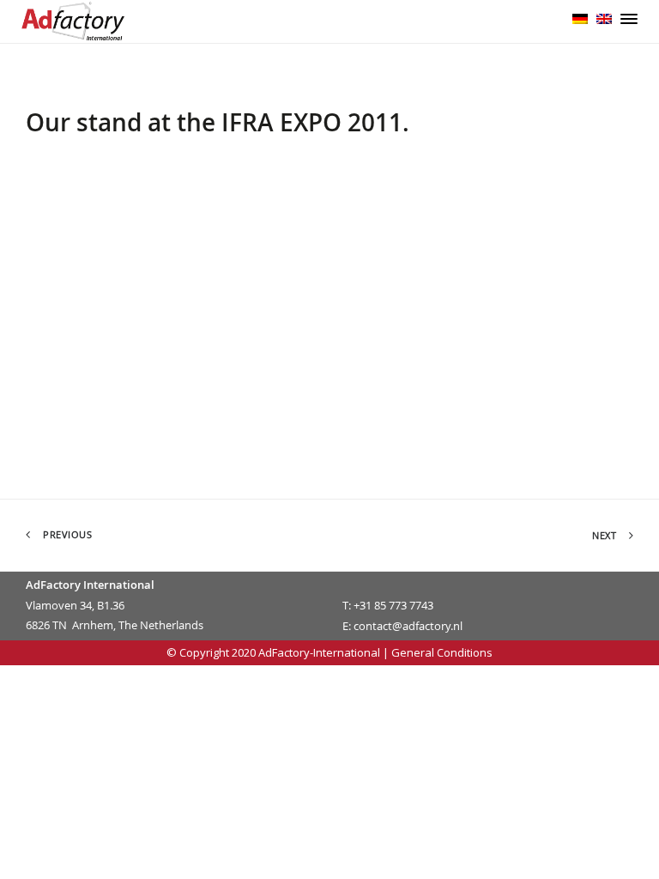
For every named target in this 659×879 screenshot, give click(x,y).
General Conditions (442, 652)
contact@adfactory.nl (408, 625)
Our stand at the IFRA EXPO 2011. (217, 122)
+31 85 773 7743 (393, 605)
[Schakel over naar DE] (580, 17)
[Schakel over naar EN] (604, 17)
